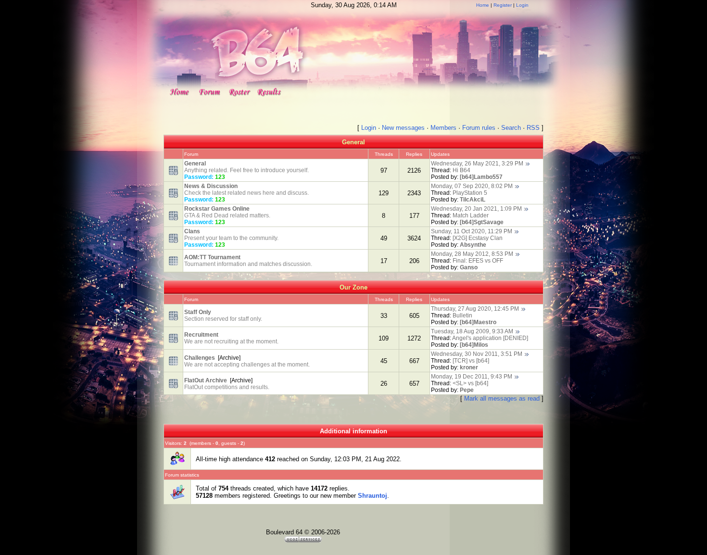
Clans (192, 231)
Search (511, 127)
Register (502, 5)
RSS (533, 127)
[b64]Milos (474, 344)
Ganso (469, 267)
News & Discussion (211, 186)
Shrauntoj (372, 495)
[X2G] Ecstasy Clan (478, 238)
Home (482, 5)
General (353, 142)
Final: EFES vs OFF (478, 260)
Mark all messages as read (502, 398)
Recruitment (201, 334)
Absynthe (473, 244)
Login (522, 5)
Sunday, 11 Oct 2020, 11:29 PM (471, 231)
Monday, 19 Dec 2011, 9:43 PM (471, 376)
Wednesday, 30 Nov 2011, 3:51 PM (476, 354)
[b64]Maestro (478, 322)
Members (443, 127)
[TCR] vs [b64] (471, 360)
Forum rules (478, 127)
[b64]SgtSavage (482, 222)
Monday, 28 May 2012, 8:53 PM (472, 254)
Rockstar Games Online (217, 208)
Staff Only (197, 312)
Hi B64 (461, 170)
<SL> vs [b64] (470, 383)
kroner (469, 367)
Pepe (467, 390)
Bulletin (462, 315)
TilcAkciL (472, 199)
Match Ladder (471, 215)
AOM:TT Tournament (212, 257)
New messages (403, 127)
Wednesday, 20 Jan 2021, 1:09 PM (476, 208)
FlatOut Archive (205, 380)
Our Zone (353, 287)
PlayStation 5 (470, 192)
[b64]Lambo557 (481, 177)
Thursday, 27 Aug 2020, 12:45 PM (475, 308)
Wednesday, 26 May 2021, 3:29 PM (477, 163)
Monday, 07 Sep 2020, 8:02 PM (472, 186)
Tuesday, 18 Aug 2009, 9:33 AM (472, 331)
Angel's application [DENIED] (490, 338)
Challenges (199, 357)
